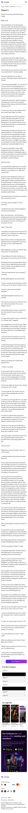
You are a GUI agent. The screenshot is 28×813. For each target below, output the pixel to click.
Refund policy (11, 800)
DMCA (9, 797)
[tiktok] (8, 792)
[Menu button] (26, 2)
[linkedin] (14, 792)
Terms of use (4, 797)
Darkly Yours (13, 6)
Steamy (7, 6)
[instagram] (5, 792)
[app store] (19, 749)
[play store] (7, 749)
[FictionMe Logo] (5, 777)
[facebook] (2, 792)
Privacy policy (4, 800)
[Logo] (5, 2)
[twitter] (11, 792)
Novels (2, 6)
